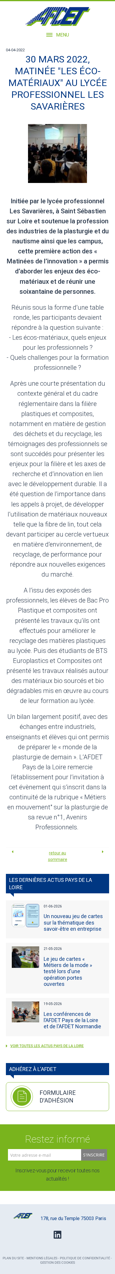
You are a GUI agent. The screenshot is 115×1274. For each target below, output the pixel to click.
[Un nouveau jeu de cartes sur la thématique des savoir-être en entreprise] (26, 915)
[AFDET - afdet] (58, 16)
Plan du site (13, 1258)
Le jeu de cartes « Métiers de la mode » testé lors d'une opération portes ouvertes (68, 971)
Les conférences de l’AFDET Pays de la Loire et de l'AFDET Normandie (72, 1020)
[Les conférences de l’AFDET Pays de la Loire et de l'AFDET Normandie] (26, 1011)
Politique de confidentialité (85, 1258)
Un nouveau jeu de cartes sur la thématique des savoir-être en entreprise (73, 922)
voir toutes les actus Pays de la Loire (47, 1046)
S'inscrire (94, 1155)
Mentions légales (42, 1258)
